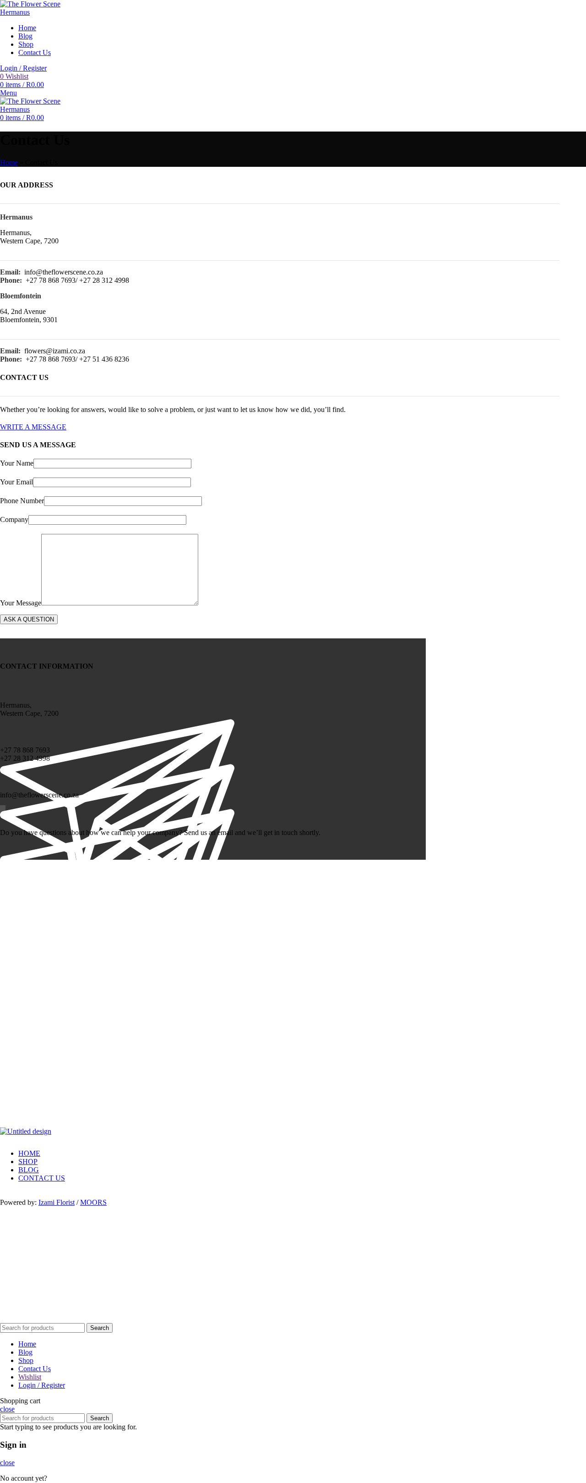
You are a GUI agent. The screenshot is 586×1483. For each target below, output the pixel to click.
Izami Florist (56, 1202)
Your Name (16, 463)
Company (14, 519)
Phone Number (22, 501)
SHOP (28, 1161)
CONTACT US (41, 1178)
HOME (29, 1153)
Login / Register (41, 1385)
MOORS (93, 1202)
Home (9, 162)
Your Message (20, 603)
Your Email (16, 482)
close (7, 1409)
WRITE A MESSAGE (33, 427)
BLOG (28, 1170)
